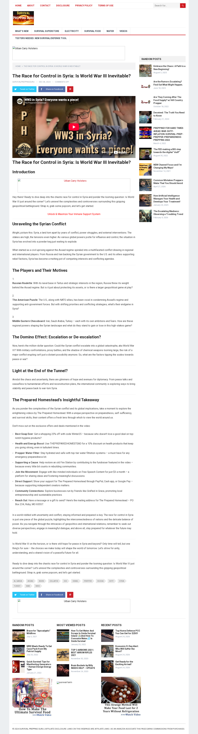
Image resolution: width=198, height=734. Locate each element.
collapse (54, 581)
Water (110, 31)
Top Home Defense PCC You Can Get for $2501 (127, 632)
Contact (45, 5)
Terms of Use (105, 5)
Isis (65, 581)
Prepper (88, 581)
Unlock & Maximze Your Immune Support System (74, 214)
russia (100, 581)
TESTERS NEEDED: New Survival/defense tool (41, 38)
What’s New (21, 31)
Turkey (17, 586)
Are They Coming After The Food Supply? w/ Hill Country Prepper (168, 100)
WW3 (38, 586)
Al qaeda (18, 581)
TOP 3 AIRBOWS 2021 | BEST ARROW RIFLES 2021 (82, 652)
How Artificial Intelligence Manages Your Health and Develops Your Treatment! (166, 198)
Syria (121, 581)
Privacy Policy (83, 5)
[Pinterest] (70, 89)
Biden (41, 581)
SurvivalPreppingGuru (23, 82)
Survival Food (92, 31)
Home (18, 5)
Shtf (111, 581)
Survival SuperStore (46, 31)
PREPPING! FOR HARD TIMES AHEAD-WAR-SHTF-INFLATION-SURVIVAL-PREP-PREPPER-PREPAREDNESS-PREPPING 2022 (168, 134)
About (30, 5)
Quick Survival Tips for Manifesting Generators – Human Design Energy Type (39, 665)
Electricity (72, 31)
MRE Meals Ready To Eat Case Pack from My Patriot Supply (39, 649)
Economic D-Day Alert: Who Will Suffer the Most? (127, 649)
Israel (75, 581)
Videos (123, 31)
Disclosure (63, 5)
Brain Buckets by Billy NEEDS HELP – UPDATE (83, 666)
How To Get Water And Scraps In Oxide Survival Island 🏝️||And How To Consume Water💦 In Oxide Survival (83, 635)
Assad (30, 581)
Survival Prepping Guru (31, 729)
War (28, 586)
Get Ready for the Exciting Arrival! (124, 663)
